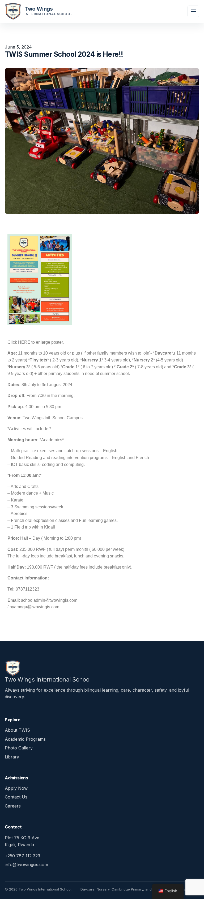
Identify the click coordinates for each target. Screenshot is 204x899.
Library (12, 757)
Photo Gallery (19, 747)
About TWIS (17, 730)
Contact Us (16, 797)
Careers (13, 806)
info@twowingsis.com (26, 864)
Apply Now (16, 788)
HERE (24, 342)
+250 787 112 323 (22, 855)
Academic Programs (25, 739)
